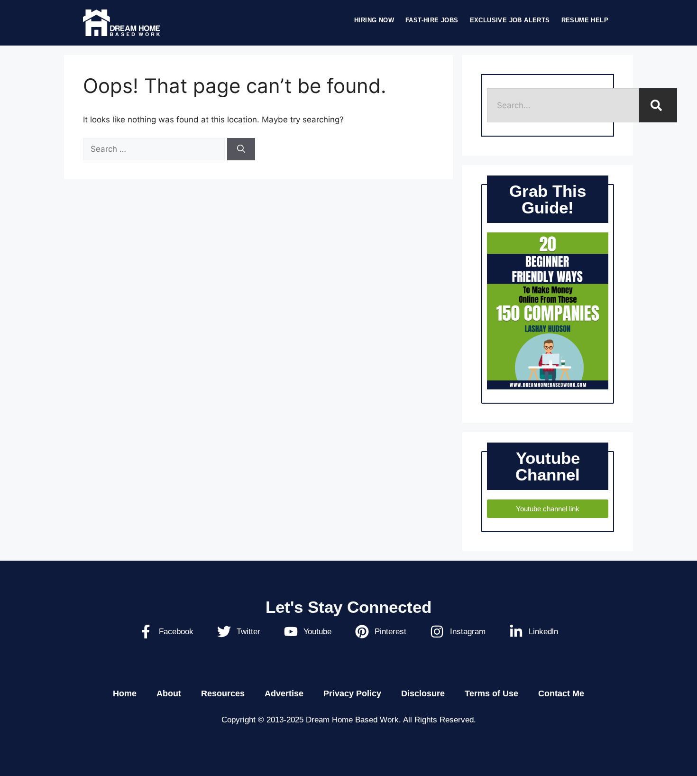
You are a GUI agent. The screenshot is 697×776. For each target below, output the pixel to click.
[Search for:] (155, 149)
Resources (223, 693)
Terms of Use (491, 693)
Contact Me (561, 693)
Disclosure (423, 693)
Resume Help (584, 20)
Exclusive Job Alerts (510, 20)
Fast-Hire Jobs (432, 20)
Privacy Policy (352, 693)
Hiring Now (374, 20)
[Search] (241, 149)
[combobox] (563, 105)
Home (125, 693)
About (168, 693)
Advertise (284, 693)
